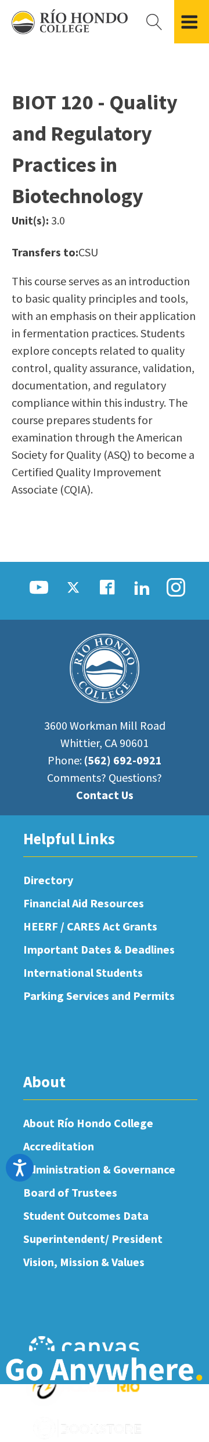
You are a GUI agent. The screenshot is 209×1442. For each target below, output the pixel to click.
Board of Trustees (70, 1192)
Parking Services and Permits (99, 995)
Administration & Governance (99, 1169)
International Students (83, 972)
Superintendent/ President (93, 1238)
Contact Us (105, 795)
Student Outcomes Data (86, 1215)
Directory (48, 880)
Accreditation (58, 1146)
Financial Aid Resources (83, 903)
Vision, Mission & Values (84, 1262)
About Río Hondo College (88, 1123)
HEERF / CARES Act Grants (90, 926)
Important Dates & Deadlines (99, 949)
